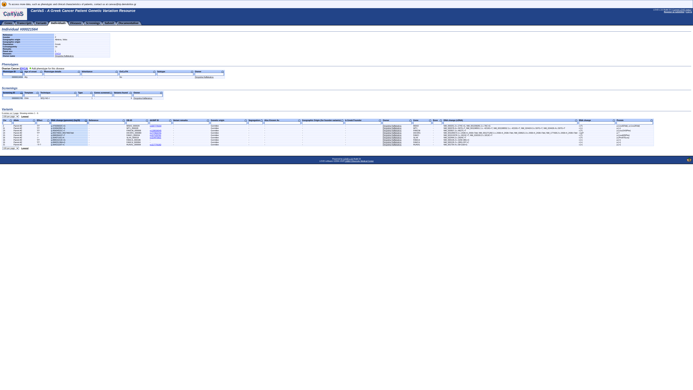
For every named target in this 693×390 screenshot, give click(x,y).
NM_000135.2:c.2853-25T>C (456, 142)
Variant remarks (181, 120)
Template (30, 93)
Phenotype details (54, 71)
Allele (17, 120)
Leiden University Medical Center (359, 161)
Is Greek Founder (354, 120)
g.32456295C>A (58, 128)
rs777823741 (155, 133)
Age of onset (31, 71)
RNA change (586, 120)
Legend (25, 116)
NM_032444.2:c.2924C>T (455, 137)
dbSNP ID (156, 120)
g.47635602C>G (58, 126)
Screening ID (10, 93)
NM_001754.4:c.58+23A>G (455, 145)
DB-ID (131, 120)
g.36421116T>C (58, 145)
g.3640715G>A (57, 137)
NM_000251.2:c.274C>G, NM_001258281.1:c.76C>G (467, 126)
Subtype (162, 71)
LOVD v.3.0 (348, 159)
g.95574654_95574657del (62, 133)
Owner (199, 71)
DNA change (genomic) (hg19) (67, 120)
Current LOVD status (681, 10)
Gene (417, 120)
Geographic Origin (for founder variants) (322, 120)
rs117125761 (155, 135)
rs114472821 (155, 137)
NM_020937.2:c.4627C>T (455, 130)
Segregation (256, 120)
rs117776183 (155, 145)
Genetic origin (219, 120)
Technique (46, 93)
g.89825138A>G (58, 142)
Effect (41, 120)
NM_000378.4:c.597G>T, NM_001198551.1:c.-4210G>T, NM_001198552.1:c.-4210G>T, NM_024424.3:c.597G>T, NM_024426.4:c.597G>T (504, 128)
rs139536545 (155, 130)
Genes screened (103, 93)
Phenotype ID (10, 71)
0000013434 (17, 77)
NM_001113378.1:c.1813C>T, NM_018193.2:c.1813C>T (468, 135)
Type (81, 93)
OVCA (58, 54)
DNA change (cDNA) (455, 120)
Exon (437, 120)
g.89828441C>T (58, 135)
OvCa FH (125, 71)
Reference (95, 120)
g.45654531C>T (58, 130)
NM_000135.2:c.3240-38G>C (456, 140)
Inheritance (88, 71)
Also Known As (273, 120)
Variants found (122, 93)
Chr (6, 120)
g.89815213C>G (58, 140)
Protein (621, 120)
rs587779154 (155, 126)
